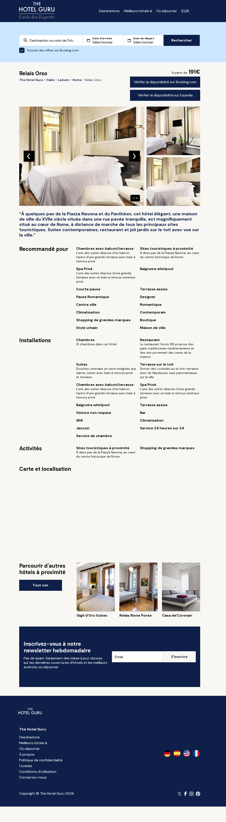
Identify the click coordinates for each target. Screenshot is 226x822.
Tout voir (41, 585)
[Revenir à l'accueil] (37, 11)
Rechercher (181, 40)
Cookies (25, 766)
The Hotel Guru (32, 729)
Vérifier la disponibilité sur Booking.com (165, 82)
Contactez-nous (32, 777)
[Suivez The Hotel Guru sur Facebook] (185, 794)
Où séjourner (166, 11)
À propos (26, 754)
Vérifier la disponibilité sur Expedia (165, 95)
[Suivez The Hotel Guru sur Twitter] (180, 794)
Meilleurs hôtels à (138, 11)
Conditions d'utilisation (37, 771)
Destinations (109, 11)
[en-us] (186, 753)
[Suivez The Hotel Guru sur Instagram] (191, 794)
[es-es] (177, 753)
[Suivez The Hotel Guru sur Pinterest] (198, 794)
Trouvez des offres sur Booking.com (53, 50)
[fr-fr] (196, 753)
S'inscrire (179, 656)
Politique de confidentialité (40, 760)
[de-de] (167, 753)
